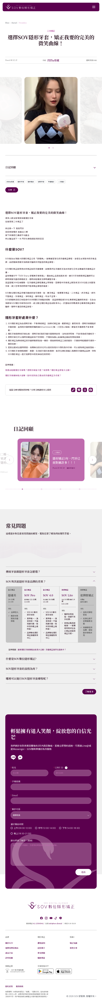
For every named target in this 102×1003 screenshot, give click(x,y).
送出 (83, 872)
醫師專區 (41, 957)
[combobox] (51, 813)
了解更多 (89, 691)
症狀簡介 (41, 948)
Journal (14, 23)
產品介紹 (9, 953)
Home (7, 23)
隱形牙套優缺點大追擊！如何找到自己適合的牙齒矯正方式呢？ (33, 375)
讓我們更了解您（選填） (22, 840)
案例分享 (73, 948)
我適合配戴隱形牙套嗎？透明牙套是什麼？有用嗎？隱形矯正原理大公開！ (38, 370)
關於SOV (9, 943)
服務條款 (19, 986)
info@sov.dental (55, 923)
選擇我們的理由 (11, 948)
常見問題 (41, 953)
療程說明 (41, 943)
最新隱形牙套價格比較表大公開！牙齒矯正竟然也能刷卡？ (42, 649)
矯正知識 (73, 943)
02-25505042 (38, 923)
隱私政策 (9, 986)
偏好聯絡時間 (17, 824)
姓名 (14, 767)
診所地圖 (9, 957)
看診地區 (16, 809)
